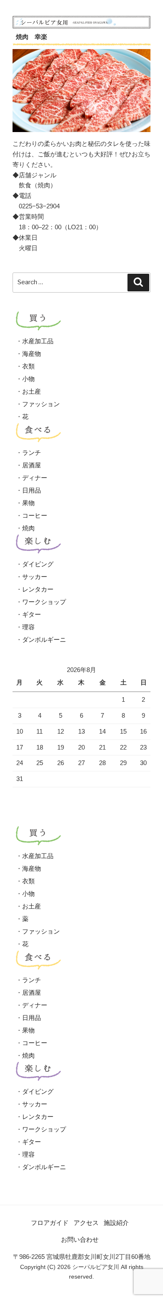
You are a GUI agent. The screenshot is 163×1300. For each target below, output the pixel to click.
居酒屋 (31, 465)
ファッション (41, 403)
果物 (28, 502)
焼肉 (28, 528)
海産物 (31, 353)
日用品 (31, 490)
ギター (31, 614)
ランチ (31, 452)
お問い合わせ (80, 1239)
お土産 (31, 391)
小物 (28, 378)
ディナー (34, 477)
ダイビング (37, 564)
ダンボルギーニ (44, 639)
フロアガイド (50, 1222)
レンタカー (37, 589)
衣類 (28, 366)
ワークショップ (44, 601)
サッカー (34, 576)
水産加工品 (37, 341)
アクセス (86, 1222)
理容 (28, 627)
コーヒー (34, 515)
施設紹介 (116, 1222)
